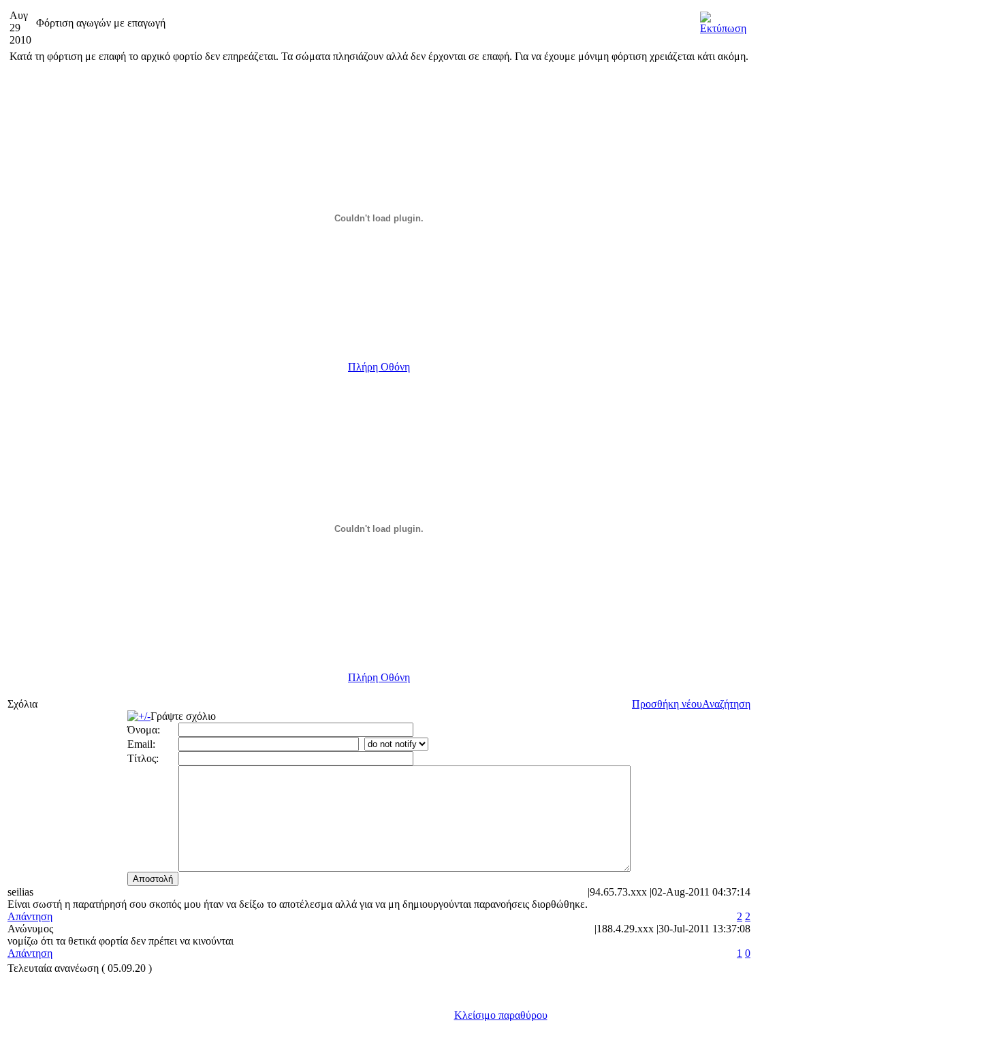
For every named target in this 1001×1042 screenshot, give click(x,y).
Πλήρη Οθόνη (379, 367)
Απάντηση (29, 916)
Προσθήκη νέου (667, 704)
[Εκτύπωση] (723, 19)
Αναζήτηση (726, 704)
